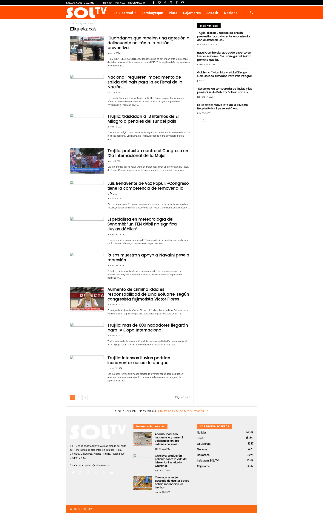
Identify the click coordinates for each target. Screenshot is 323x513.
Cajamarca (192, 12)
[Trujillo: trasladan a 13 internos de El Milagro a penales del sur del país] (87, 126)
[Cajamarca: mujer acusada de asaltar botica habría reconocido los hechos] (142, 483)
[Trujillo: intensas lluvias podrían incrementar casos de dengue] (87, 368)
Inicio (72, 23)
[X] (171, 2)
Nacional (231, 12)
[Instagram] (159, 2)
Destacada (203, 454)
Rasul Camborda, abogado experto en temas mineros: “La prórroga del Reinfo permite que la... (224, 56)
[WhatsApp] (177, 2)
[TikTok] (165, 2)
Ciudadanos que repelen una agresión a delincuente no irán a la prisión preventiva (148, 42)
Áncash (212, 12)
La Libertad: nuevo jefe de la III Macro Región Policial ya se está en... (222, 106)
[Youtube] (182, 2)
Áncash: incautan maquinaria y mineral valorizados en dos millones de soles (169, 439)
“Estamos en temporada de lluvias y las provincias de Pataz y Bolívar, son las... (224, 90)
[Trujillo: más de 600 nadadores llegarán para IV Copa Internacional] (87, 335)
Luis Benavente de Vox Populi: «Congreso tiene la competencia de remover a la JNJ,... (148, 188)
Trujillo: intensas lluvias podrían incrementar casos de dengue (138, 360)
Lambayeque (152, 12)
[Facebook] (153, 2)
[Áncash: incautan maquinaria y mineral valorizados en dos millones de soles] (142, 439)
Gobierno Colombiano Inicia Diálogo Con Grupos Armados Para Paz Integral (224, 74)
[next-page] (203, 119)
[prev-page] (199, 119)
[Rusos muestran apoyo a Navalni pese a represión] (87, 265)
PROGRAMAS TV (136, 2)
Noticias (120, 2)
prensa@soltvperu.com (97, 465)
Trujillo (201, 438)
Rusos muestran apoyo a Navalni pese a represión (148, 257)
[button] (251, 13)
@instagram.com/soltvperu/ (182, 411)
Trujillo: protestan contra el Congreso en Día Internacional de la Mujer (147, 153)
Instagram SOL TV (208, 460)
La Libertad (123, 12)
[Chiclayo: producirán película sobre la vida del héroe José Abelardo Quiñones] (142, 461)
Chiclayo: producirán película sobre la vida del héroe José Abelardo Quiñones (171, 461)
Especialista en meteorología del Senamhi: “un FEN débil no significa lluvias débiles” (142, 224)
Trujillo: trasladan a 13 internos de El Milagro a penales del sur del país (143, 119)
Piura (173, 12)
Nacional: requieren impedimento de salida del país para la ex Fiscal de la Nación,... (144, 82)
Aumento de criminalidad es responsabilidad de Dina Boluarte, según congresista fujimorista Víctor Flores (148, 294)
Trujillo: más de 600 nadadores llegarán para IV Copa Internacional (147, 327)
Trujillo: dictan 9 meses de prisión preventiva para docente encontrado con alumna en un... (223, 36)
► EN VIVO (106, 2)
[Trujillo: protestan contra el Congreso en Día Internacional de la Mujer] (87, 161)
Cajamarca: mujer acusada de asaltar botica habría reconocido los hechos (172, 482)
